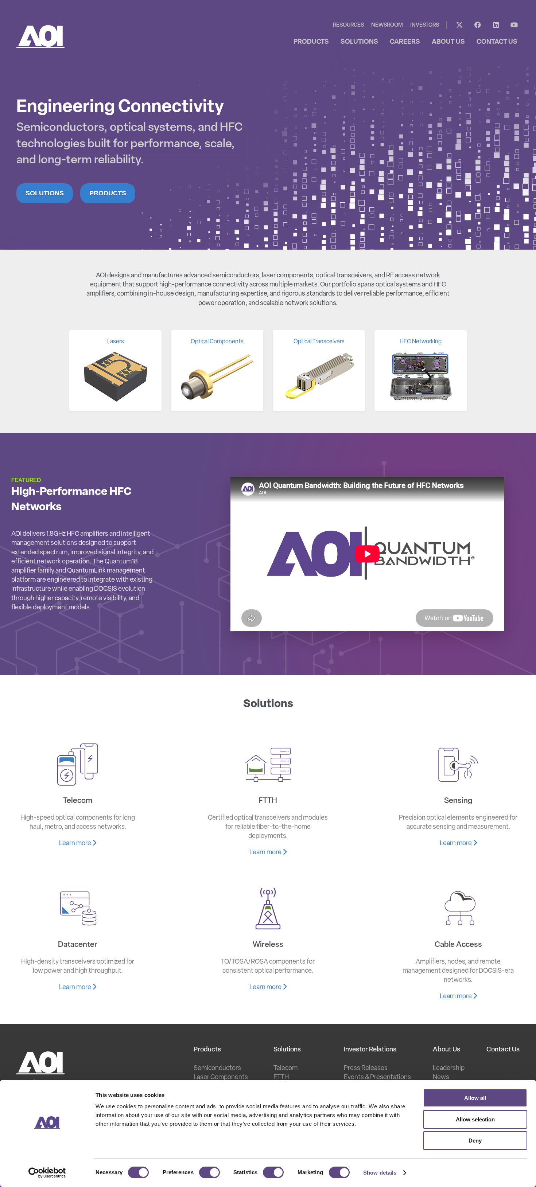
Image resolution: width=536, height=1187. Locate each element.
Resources (348, 25)
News (441, 1077)
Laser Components (221, 1077)
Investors (424, 25)
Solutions (45, 193)
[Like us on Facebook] (477, 25)
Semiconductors (217, 1068)
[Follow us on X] (459, 25)
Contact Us (503, 1050)
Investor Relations (370, 1050)
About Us (446, 1050)
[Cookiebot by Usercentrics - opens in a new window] (47, 1172)
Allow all (475, 1098)
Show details (379, 1173)
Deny (475, 1140)
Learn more (75, 843)
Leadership (449, 1068)
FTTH (281, 1077)
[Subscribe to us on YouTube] (514, 25)
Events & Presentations (377, 1077)
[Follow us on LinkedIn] (495, 25)
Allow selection (475, 1119)
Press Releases (366, 1068)
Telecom (285, 1068)
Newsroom (387, 25)
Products (107, 193)
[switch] (209, 1172)
